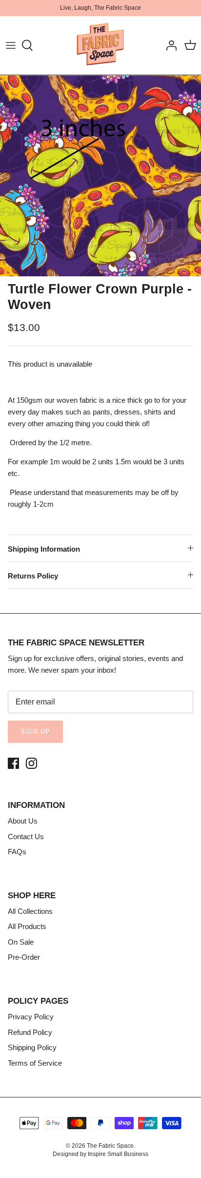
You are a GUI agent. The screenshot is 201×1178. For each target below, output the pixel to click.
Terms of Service (35, 1063)
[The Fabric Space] (100, 45)
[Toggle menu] (10, 45)
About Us (23, 821)
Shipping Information (44, 549)
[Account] (169, 45)
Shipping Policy (32, 1047)
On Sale (21, 942)
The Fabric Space (110, 1145)
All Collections (30, 911)
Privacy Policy (31, 1017)
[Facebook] (13, 763)
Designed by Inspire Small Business (100, 1154)
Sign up (35, 731)
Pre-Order (24, 957)
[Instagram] (31, 763)
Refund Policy (30, 1032)
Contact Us (26, 836)
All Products (27, 926)
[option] (100, 175)
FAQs (17, 851)
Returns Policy (33, 576)
